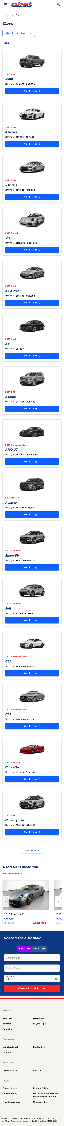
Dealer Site (39, 1047)
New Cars (24, 948)
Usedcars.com (10, 1070)
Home (7, 15)
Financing (7, 1029)
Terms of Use (9, 1088)
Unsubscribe (40, 1102)
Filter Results (21, 33)
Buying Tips (39, 1023)
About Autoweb (10, 1047)
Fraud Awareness (11, 1102)
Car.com (37, 1070)
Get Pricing (30, 91)
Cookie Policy (9, 1093)
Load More (29, 850)
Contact (6, 1052)
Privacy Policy (40, 1088)
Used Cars (39, 948)
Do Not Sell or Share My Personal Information (45, 1095)
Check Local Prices (32, 988)
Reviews (6, 1023)
